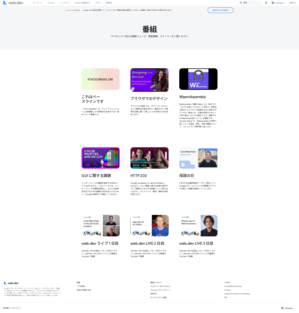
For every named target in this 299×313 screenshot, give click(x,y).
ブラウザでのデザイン (148, 98)
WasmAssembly (192, 96)
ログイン (292, 3)
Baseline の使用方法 (82, 3)
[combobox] (250, 3)
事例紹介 (109, 3)
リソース (35, 3)
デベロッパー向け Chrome (160, 286)
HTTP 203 (138, 175)
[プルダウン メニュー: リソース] (42, 2)
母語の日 (186, 175)
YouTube (227, 290)
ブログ (97, 3)
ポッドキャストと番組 (158, 297)
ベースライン (65, 3)
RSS (225, 297)
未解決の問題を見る (84, 290)
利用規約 (6, 308)
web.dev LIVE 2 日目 (147, 243)
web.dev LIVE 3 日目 (196, 243)
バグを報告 (81, 286)
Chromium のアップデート (160, 290)
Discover (51, 3)
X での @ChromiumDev (233, 286)
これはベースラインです (93, 99)
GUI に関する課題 (96, 175)
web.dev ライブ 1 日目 (100, 243)
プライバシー (16, 308)
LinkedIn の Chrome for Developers (237, 294)
